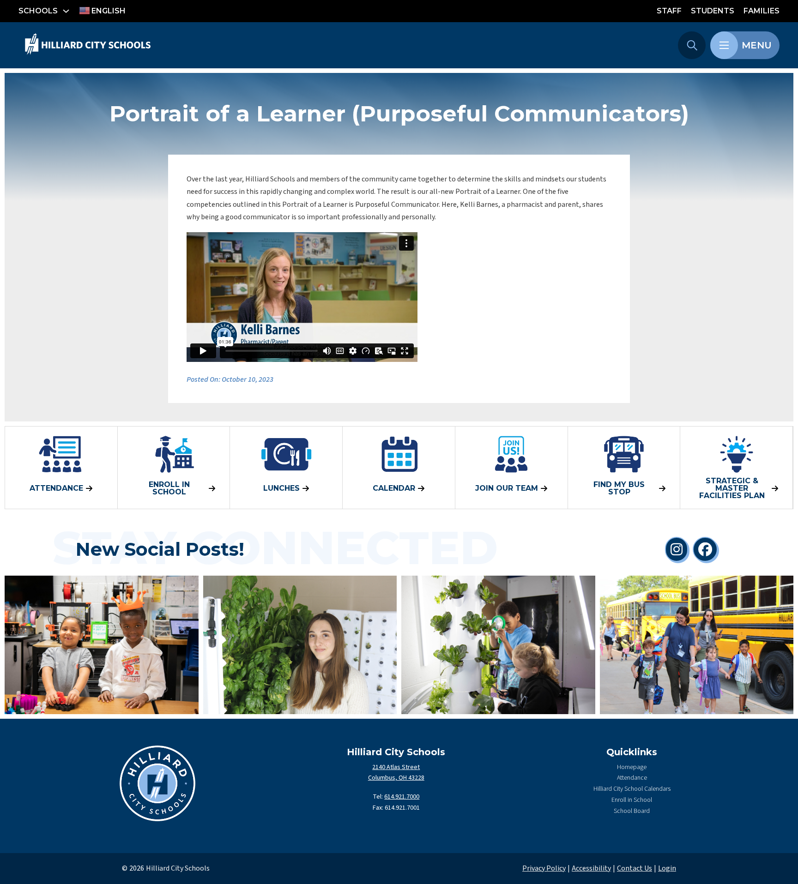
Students (712, 10)
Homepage (632, 767)
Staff (669, 10)
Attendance (632, 777)
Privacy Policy (544, 868)
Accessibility (591, 868)
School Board (632, 811)
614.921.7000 (401, 796)
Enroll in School (631, 800)
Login (667, 868)
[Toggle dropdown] (66, 11)
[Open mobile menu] (724, 45)
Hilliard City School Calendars (632, 789)
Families (762, 10)
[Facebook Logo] (705, 549)
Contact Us (634, 868)
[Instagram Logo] (676, 549)
